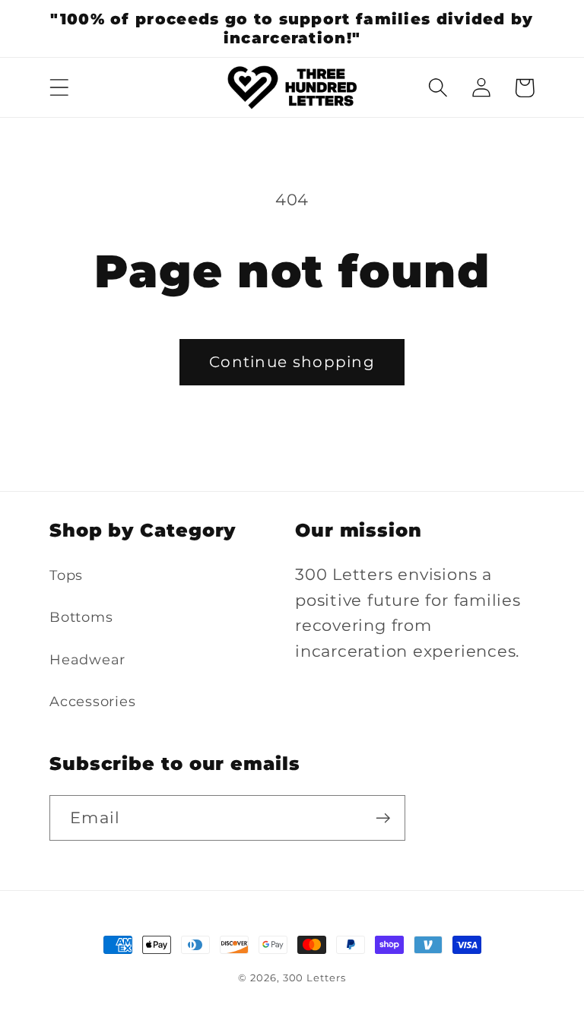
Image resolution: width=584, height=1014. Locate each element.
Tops (66, 575)
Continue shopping (292, 362)
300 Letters (314, 977)
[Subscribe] (383, 818)
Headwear (87, 659)
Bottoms (81, 617)
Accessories (92, 701)
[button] (59, 87)
